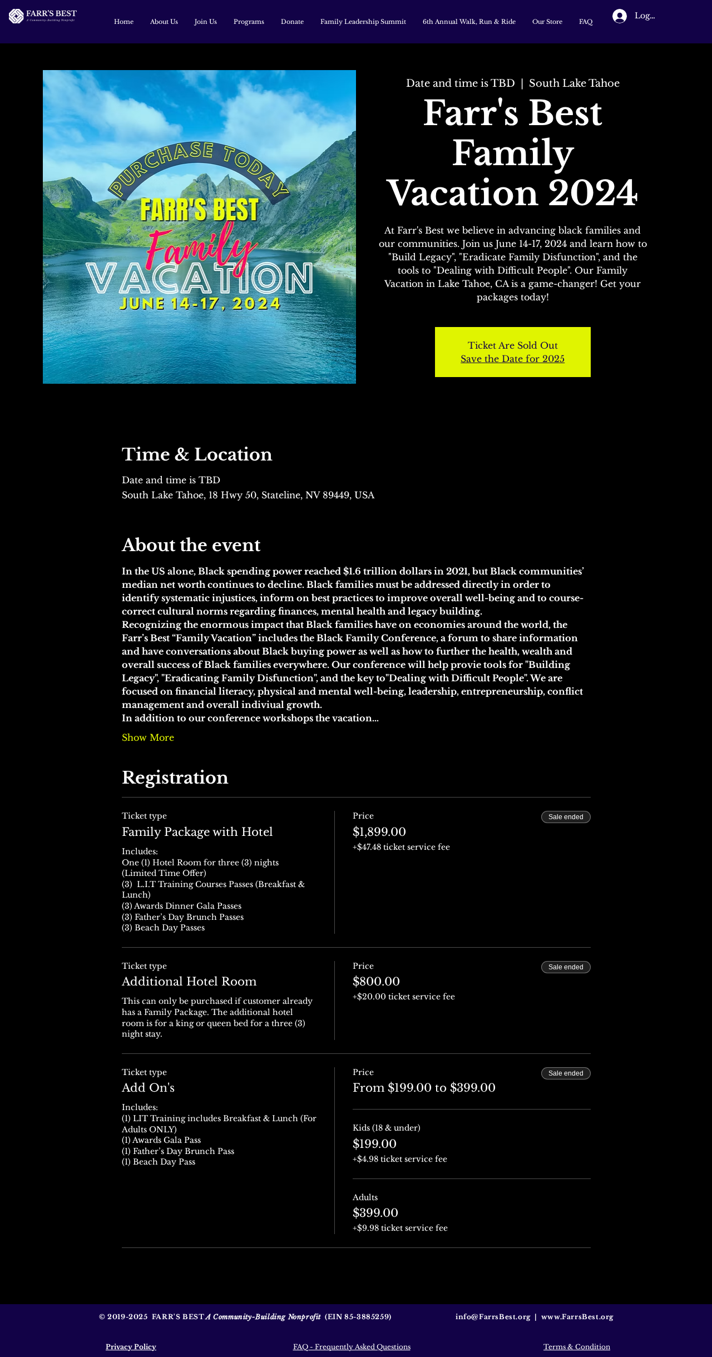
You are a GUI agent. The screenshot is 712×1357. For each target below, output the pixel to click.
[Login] (608, 16)
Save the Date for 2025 (513, 358)
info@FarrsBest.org (493, 1317)
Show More (148, 737)
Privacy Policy (131, 1347)
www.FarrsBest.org (577, 1317)
